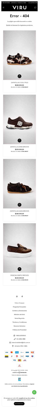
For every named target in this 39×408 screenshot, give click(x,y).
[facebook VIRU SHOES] (22, 296)
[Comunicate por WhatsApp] (34, 392)
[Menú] (3, 7)
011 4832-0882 (21, 339)
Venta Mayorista (19, 318)
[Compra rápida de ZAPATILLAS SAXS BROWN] (19, 205)
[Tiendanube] (19, 373)
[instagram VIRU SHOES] (16, 296)
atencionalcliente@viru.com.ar (21, 342)
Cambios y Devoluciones (19, 310)
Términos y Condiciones (19, 322)
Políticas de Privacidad (19, 330)
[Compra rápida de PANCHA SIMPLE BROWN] (19, 269)
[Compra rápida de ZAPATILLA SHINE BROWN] (19, 140)
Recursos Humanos (19, 326)
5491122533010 (21, 335)
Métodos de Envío (19, 314)
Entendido (19, 403)
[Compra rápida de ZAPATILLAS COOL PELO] (19, 76)
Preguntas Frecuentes (19, 307)
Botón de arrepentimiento (21, 386)
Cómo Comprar (19, 303)
